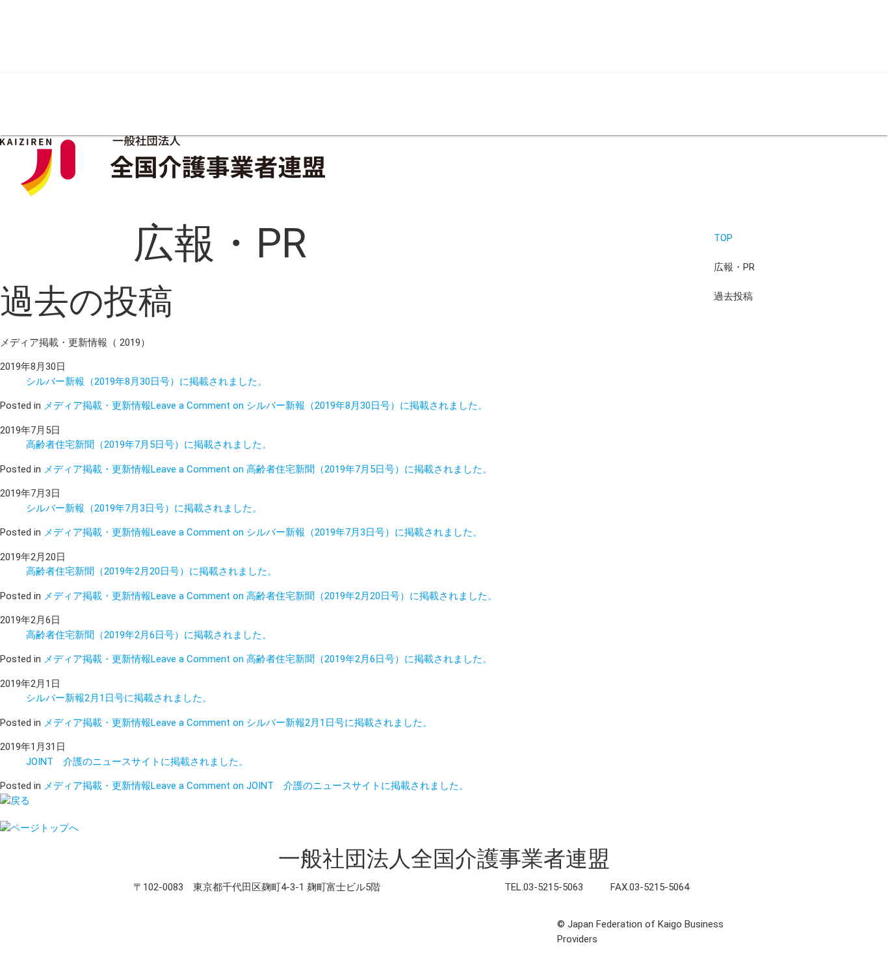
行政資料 (255, 104)
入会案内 (97, 104)
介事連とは (24, 104)
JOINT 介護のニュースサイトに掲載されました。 (137, 762)
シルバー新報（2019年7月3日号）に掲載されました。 (144, 508)
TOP (723, 238)
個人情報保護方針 (179, 924)
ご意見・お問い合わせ (394, 924)
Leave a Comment (319, 405)
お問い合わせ (304, 104)
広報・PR (215, 104)
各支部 (63, 104)
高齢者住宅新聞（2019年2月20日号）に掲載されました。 (151, 571)
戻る (20, 801)
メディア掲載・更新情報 (97, 405)
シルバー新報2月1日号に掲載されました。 (119, 698)
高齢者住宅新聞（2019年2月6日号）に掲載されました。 (149, 635)
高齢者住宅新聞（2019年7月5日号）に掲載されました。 (149, 444)
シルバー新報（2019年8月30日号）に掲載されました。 (146, 381)
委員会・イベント (156, 104)
